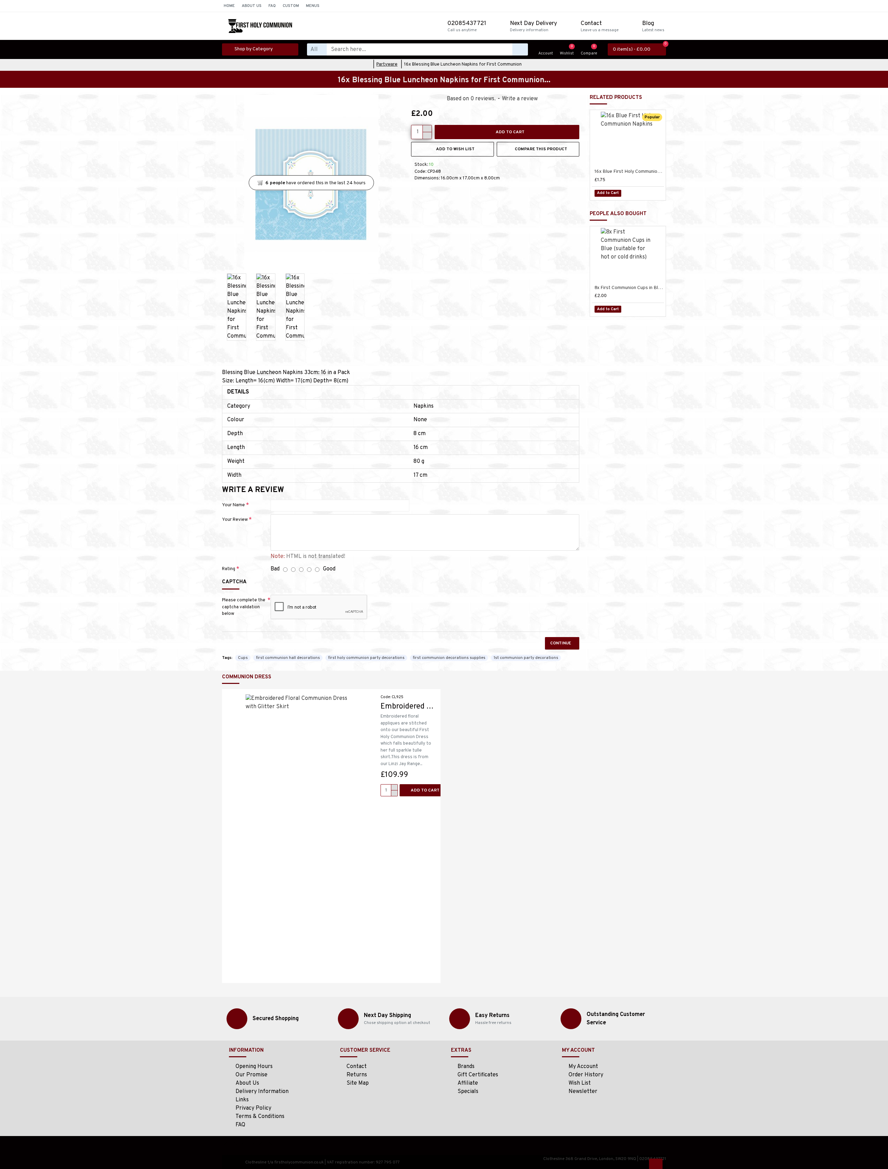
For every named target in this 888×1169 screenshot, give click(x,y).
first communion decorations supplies (449, 658)
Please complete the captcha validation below (243, 607)
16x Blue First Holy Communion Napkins (629, 172)
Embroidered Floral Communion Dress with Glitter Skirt (408, 706)
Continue (560, 643)
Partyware (387, 64)
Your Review (235, 520)
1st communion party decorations (526, 658)
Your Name (233, 505)
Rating (228, 569)
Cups (243, 658)
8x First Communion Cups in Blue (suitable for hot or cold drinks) (629, 288)
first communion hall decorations (288, 658)
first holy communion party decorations (366, 658)
